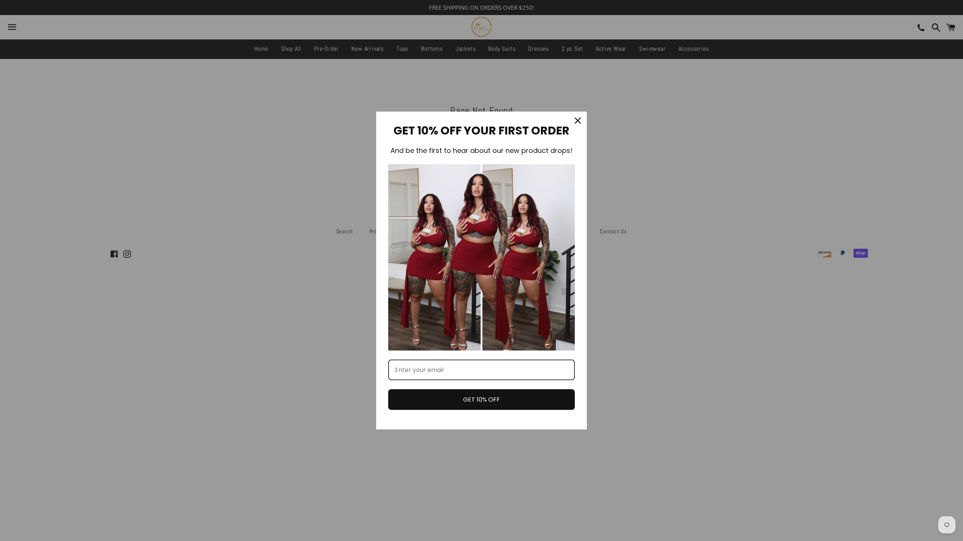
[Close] (578, 121)
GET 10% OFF (481, 399)
